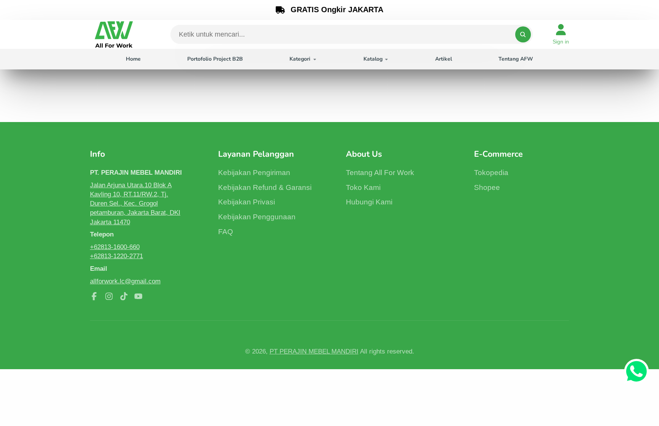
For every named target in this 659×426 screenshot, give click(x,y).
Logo (114, 34)
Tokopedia (491, 173)
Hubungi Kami (369, 202)
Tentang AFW (515, 59)
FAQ (225, 232)
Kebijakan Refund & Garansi (265, 187)
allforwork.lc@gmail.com (125, 281)
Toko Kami (363, 187)
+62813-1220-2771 (116, 256)
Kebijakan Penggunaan (257, 217)
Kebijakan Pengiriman (254, 173)
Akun (561, 34)
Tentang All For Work (380, 173)
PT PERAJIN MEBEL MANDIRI (314, 351)
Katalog (373, 59)
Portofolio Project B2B (215, 59)
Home (133, 59)
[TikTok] (124, 296)
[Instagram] (109, 296)
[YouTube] (138, 296)
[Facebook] (94, 296)
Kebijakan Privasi (246, 202)
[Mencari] (523, 34)
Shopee (487, 187)
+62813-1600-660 (115, 247)
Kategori (299, 59)
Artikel (443, 59)
